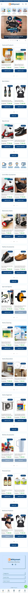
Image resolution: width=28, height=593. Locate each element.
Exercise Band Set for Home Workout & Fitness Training (7, 306)
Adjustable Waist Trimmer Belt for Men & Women (7, 530)
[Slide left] (11, 75)
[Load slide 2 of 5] (12, 40)
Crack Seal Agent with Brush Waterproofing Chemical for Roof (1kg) (20, 415)
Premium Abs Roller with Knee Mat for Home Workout (20, 306)
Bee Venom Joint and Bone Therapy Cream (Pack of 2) (20, 491)
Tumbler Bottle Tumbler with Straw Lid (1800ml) (20, 455)
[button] (1, 4)
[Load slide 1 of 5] (11, 40)
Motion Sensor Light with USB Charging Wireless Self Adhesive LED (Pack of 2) (21, 379)
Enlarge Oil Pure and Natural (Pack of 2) (7, 491)
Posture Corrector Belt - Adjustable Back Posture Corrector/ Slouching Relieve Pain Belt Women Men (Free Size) (20, 101)
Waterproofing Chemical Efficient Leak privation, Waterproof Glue (19, 65)
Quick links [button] (6, 577)
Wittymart (15, 587)
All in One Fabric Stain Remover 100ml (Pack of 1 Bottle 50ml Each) (21, 342)
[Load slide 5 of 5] (17, 40)
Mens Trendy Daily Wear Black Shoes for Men (7, 267)
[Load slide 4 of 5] (15, 40)
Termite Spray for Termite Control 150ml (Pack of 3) (6, 65)
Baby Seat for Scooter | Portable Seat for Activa (7, 141)
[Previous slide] (8, 40)
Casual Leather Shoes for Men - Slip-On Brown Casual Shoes (20, 267)
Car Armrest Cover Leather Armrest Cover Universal (19, 194)
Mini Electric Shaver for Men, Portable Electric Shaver (20, 230)
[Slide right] (16, 75)
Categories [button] (6, 573)
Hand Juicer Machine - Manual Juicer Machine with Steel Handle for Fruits (7, 455)
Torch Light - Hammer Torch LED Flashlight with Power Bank (7, 230)
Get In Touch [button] (6, 581)
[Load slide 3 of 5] (14, 40)
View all (14, 115)
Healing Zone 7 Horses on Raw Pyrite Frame (7, 379)
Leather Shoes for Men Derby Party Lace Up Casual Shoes (20, 141)
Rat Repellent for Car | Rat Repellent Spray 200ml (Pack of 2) (7, 101)
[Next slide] (19, 40)
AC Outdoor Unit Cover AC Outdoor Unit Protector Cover (7, 415)
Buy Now (14, 30)
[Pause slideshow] (25, 40)
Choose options (21, 146)
